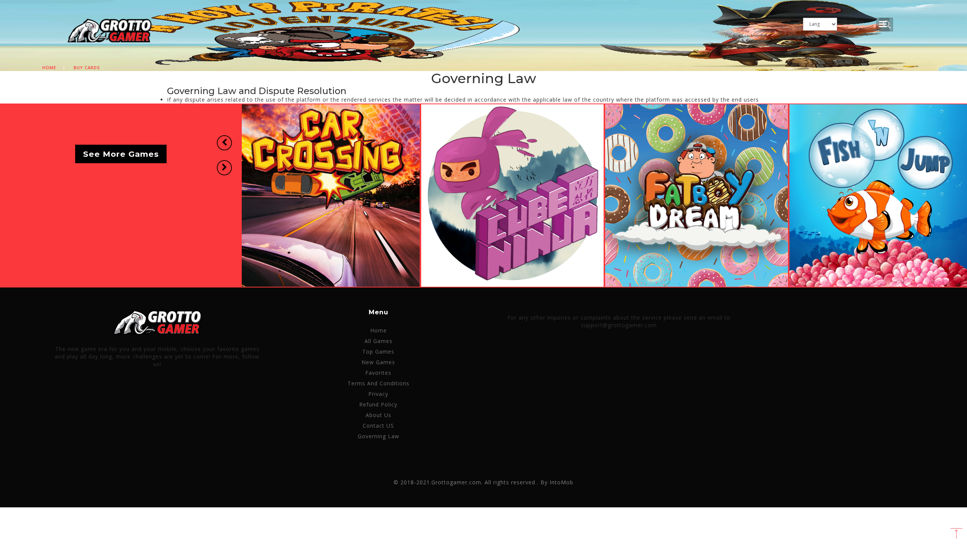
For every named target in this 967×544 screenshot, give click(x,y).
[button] (224, 142)
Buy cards (87, 67)
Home (49, 67)
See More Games (121, 154)
